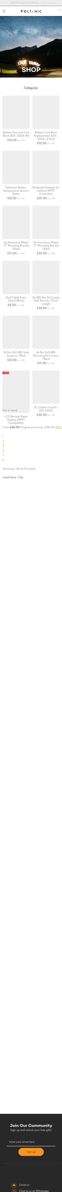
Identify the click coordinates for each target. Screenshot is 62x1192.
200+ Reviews (46, 3)
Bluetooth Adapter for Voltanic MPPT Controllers (46, 190)
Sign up (31, 1151)
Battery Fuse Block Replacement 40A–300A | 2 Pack (46, 135)
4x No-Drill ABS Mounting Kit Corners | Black (46, 355)
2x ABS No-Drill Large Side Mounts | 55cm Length (46, 300)
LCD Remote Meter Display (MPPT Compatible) (16, 419)
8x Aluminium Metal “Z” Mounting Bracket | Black (46, 245)
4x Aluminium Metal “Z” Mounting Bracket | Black (16, 245)
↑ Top (20, 477)
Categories (31, 88)
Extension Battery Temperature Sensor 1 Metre (16, 190)
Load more (9, 477)
